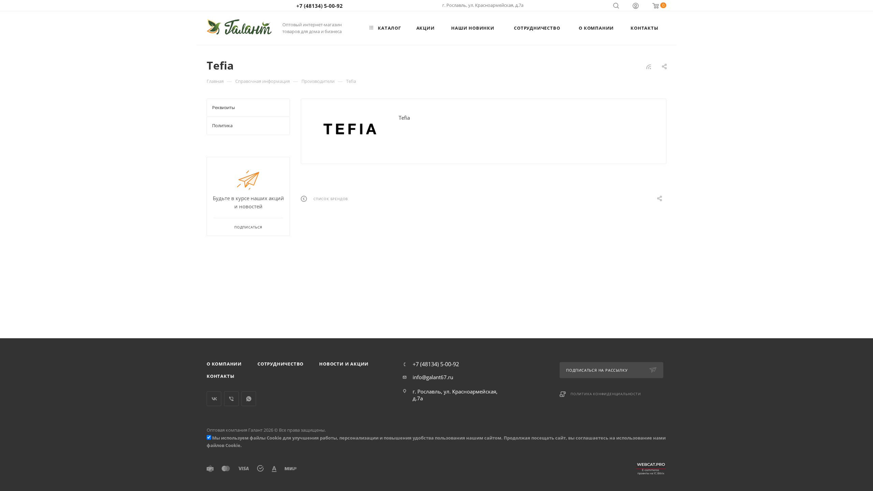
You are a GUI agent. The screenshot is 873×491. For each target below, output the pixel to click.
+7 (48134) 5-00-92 (319, 5)
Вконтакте (214, 398)
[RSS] (648, 66)
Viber (231, 398)
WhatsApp (248, 398)
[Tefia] (350, 129)
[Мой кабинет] (636, 6)
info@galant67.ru (433, 377)
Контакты (220, 376)
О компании (224, 364)
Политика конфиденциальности (606, 393)
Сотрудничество (280, 364)
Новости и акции (344, 364)
